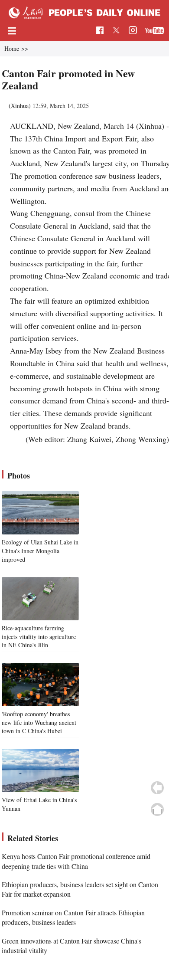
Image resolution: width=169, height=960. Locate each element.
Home (11, 48)
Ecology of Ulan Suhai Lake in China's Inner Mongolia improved (40, 550)
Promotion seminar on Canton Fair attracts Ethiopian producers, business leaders (73, 917)
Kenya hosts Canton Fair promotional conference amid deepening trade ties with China (76, 861)
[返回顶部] (157, 809)
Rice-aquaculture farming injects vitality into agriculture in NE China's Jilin (39, 636)
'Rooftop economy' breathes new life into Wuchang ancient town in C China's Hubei (39, 722)
